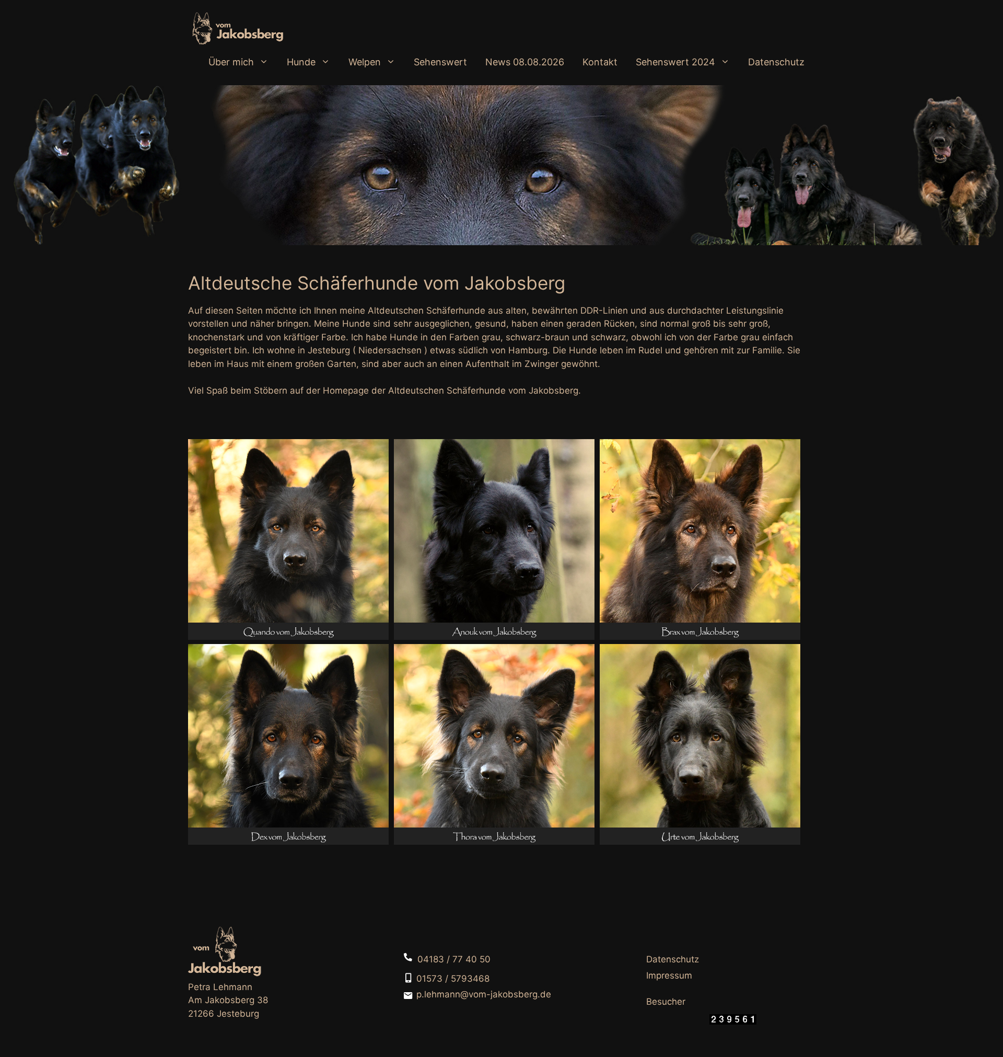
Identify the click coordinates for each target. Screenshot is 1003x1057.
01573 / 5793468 (452, 978)
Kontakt (599, 61)
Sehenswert (440, 61)
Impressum (669, 975)
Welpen (364, 61)
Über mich (231, 61)
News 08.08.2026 (524, 61)
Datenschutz (776, 61)
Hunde (301, 61)
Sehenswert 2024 (675, 61)
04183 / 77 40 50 (454, 959)
